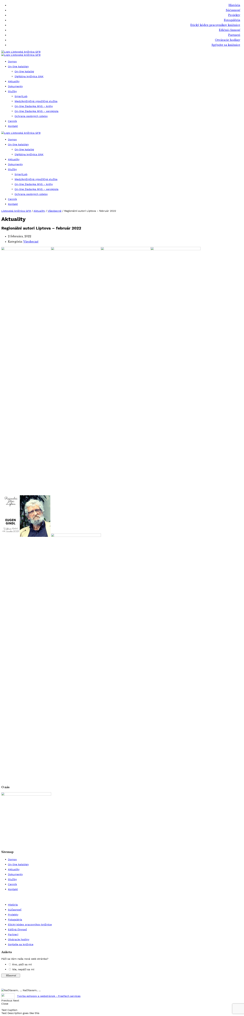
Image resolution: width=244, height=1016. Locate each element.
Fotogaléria (232, 20)
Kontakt (13, 126)
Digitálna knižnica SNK (29, 76)
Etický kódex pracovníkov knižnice (215, 25)
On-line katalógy (18, 66)
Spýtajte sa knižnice (225, 45)
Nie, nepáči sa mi (23, 969)
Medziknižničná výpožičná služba (36, 101)
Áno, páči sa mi (22, 964)
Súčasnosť (233, 10)
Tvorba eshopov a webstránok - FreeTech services (49, 996)
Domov (12, 61)
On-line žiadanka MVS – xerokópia (36, 111)
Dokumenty (15, 86)
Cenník (12, 121)
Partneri (234, 35)
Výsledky (122, 985)
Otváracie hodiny (227, 40)
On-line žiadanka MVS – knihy (34, 106)
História (234, 5)
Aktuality (13, 81)
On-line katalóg (24, 71)
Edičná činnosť (229, 30)
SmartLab (21, 96)
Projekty (234, 15)
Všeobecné (31, 241)
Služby (12, 91)
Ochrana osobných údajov (31, 116)
